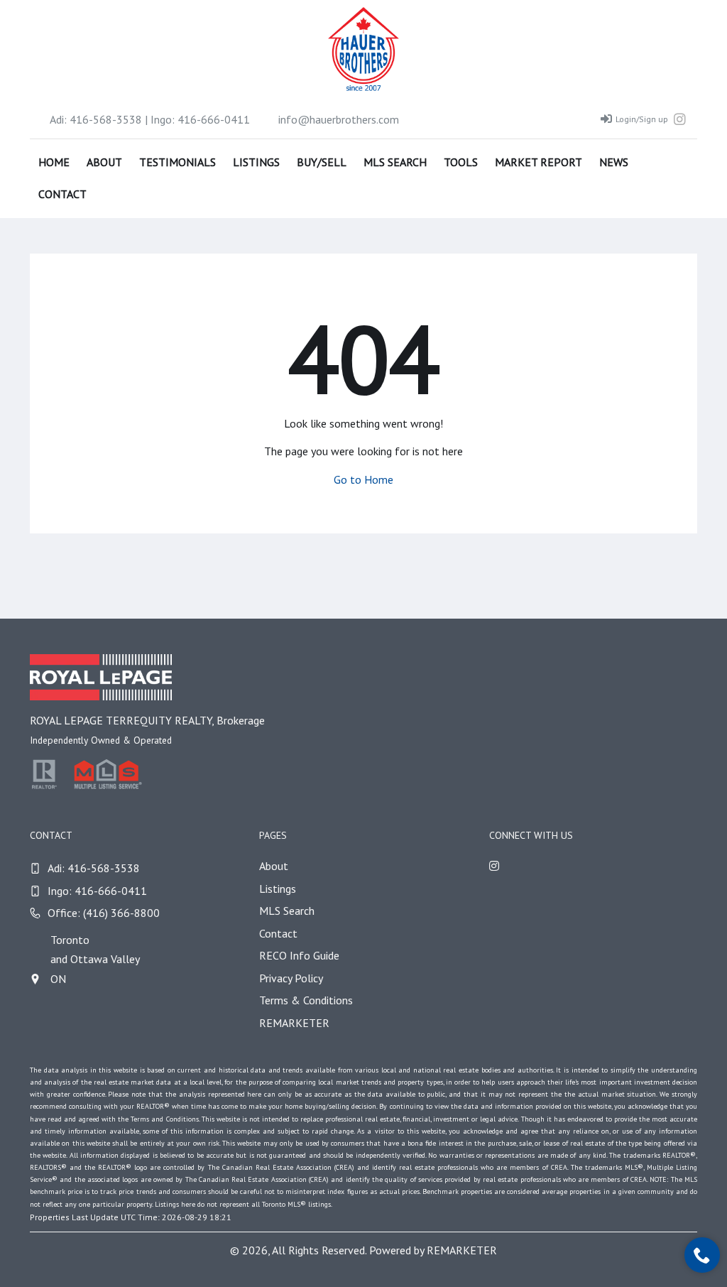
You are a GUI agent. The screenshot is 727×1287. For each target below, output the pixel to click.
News (613, 162)
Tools (461, 162)
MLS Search (395, 162)
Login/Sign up (642, 119)
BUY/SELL (321, 162)
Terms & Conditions (306, 1000)
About (104, 162)
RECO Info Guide (299, 955)
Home (54, 162)
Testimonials (177, 162)
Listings (256, 162)
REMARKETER (294, 1023)
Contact (62, 194)
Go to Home (363, 479)
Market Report (538, 162)
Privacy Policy (291, 978)
